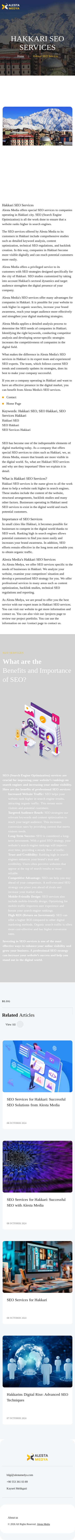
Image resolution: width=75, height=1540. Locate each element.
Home (20, 56)
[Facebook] (9, 1511)
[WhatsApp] (38, 1511)
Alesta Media (43, 1524)
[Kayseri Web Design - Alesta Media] (11, 6)
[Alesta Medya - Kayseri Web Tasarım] (37, 141)
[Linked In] (23, 1511)
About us (13, 1517)
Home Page (13, 403)
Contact (11, 397)
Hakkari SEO (10, 420)
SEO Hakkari (10, 425)
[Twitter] (16, 1511)
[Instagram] (31, 1511)
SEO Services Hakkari (16, 430)
